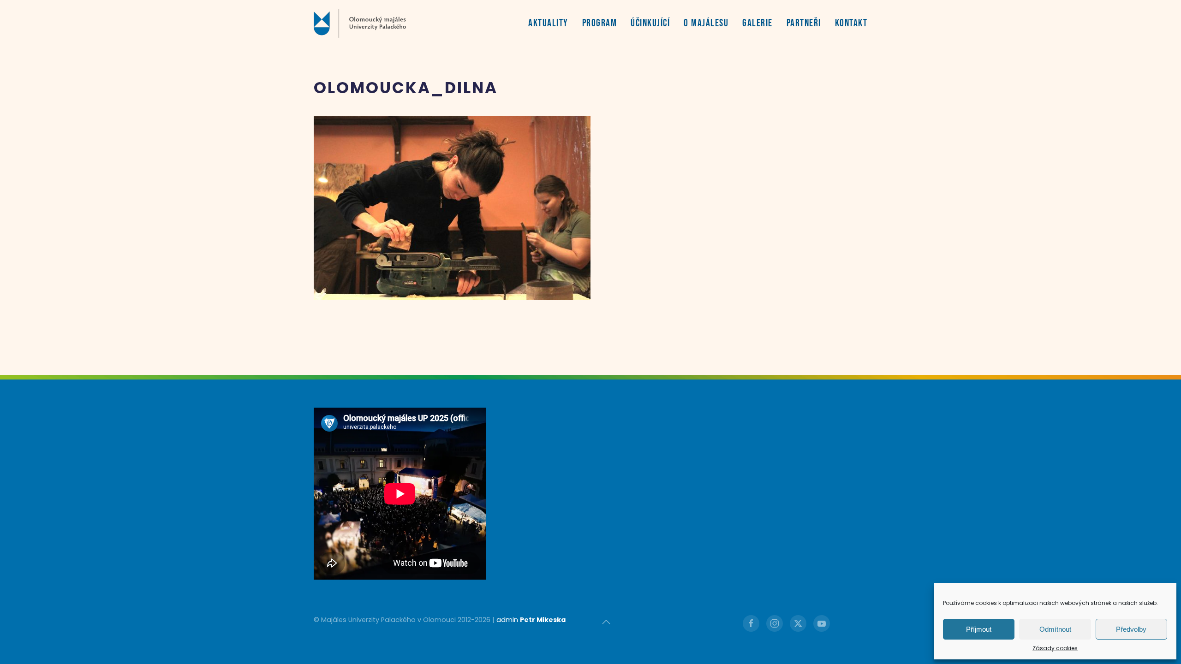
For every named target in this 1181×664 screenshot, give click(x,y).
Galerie (757, 23)
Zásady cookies (1055, 648)
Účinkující (650, 23)
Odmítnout (1055, 629)
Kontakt (851, 23)
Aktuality (548, 23)
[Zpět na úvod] (360, 23)
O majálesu (706, 23)
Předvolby (1131, 629)
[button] (606, 622)
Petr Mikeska (543, 619)
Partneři (804, 23)
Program (599, 23)
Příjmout (978, 629)
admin (507, 619)
